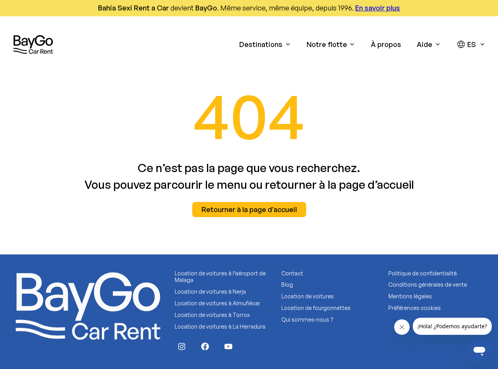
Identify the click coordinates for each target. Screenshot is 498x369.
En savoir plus (377, 7)
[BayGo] (33, 44)
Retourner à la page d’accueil (249, 209)
